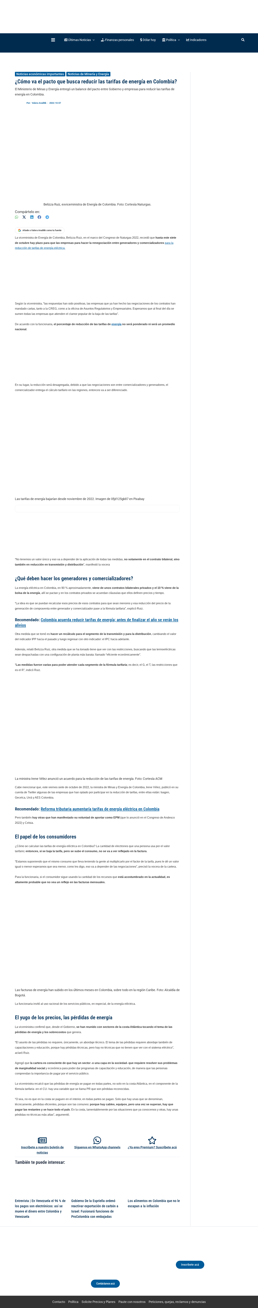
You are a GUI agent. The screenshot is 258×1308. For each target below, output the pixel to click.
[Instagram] (41, 1267)
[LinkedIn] (31, 217)
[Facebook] (39, 217)
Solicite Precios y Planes (98, 1302)
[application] (93, 39)
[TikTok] (47, 1267)
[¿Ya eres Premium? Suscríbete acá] (152, 1140)
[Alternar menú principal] (53, 40)
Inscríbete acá (190, 1264)
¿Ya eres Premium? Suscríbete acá (152, 1147)
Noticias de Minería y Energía (88, 74)
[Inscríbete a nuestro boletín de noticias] (42, 1140)
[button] (79, 39)
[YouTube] (54, 1267)
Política (73, 1302)
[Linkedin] (34, 1267)
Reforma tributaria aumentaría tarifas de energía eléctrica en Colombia (100, 809)
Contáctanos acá (105, 1283)
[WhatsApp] (16, 217)
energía (116, 324)
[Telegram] (47, 217)
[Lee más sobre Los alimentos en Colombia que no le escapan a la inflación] (154, 1182)
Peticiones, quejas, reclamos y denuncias (177, 1302)
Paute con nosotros (131, 1302)
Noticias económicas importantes (40, 74)
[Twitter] (28, 1267)
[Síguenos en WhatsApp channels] (97, 1140)
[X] (24, 217)
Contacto (58, 1302)
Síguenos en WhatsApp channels (97, 1147)
